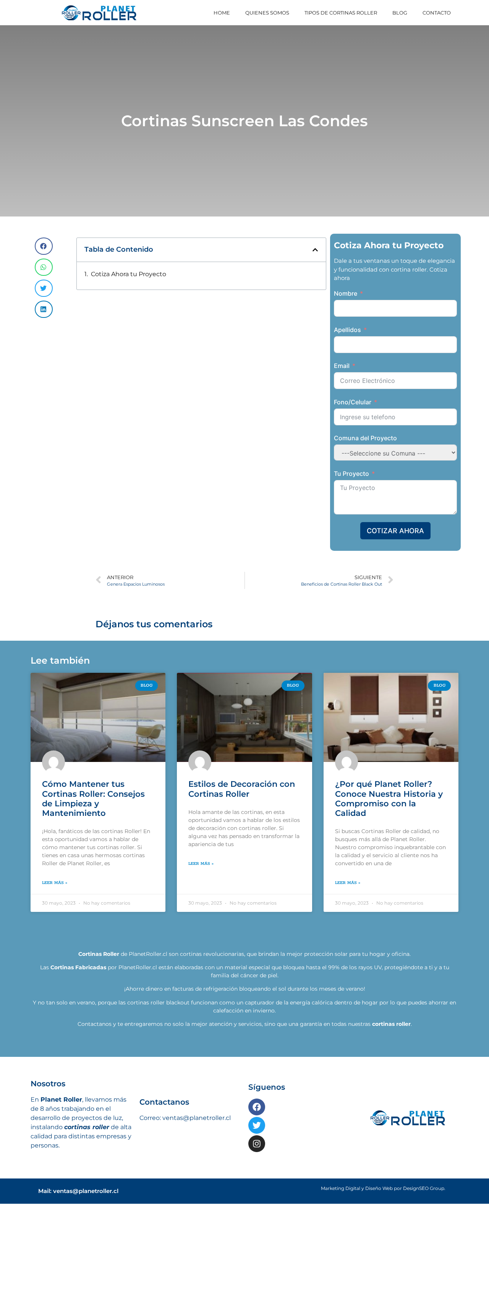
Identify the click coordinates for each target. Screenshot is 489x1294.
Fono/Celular (352, 402)
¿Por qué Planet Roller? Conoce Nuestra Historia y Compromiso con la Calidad (389, 807)
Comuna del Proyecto (365, 438)
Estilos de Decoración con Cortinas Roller (241, 797)
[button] (44, 246)
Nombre (345, 293)
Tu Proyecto (351, 473)
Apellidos (347, 330)
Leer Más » (54, 891)
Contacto (437, 13)
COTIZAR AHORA (395, 531)
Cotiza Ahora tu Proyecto (128, 274)
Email (342, 365)
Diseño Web (379, 1197)
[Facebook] (256, 1115)
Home (222, 13)
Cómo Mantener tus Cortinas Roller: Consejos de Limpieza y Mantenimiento (93, 807)
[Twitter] (256, 1134)
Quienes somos (267, 13)
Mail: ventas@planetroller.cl (78, 1199)
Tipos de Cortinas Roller (340, 13)
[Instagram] (256, 1152)
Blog (399, 13)
